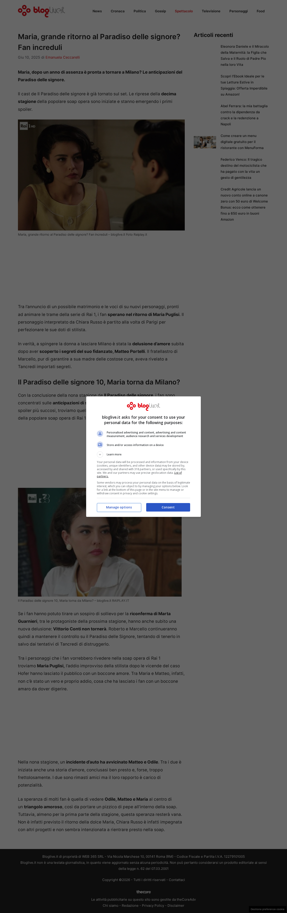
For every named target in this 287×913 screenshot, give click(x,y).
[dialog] (143, 456)
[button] (143, 454)
